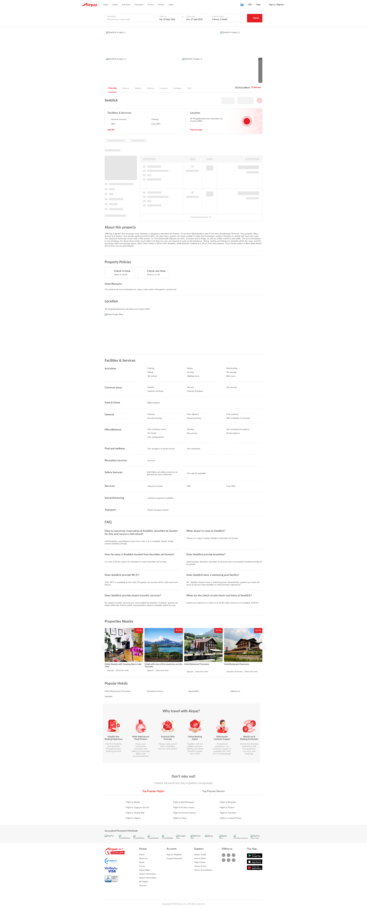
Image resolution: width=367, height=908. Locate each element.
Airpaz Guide (200, 854)
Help (258, 5)
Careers (143, 885)
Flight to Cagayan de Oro (137, 807)
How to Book (200, 858)
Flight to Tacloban (228, 813)
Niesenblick (194, 691)
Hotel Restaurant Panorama (118, 691)
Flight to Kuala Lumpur (183, 807)
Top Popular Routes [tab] (213, 791)
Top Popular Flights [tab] (153, 791)
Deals (141, 862)
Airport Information (147, 878)
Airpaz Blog (144, 870)
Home (142, 854)
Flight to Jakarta (133, 818)
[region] (183, 650)
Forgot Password (174, 858)
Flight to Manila (133, 802)
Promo (142, 866)
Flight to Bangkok (228, 802)
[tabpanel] (183, 807)
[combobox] (130, 19)
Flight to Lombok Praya (230, 818)
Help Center (199, 862)
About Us (143, 858)
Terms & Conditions (203, 870)
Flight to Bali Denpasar (183, 802)
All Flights (143, 881)
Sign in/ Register (174, 854)
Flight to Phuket (227, 807)
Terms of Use (200, 866)
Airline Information (147, 874)
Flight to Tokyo (180, 818)
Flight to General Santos (184, 813)
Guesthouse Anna (155, 691)
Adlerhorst (235, 691)
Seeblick (108, 696)
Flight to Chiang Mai (135, 813)
